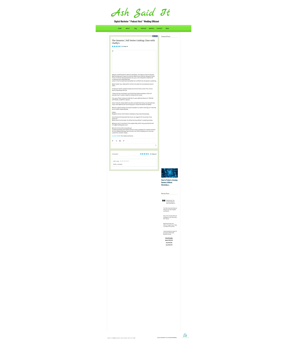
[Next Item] (175, 173)
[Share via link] (123, 140)
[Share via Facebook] (112, 140)
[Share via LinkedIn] (120, 140)
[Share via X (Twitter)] (116, 140)
